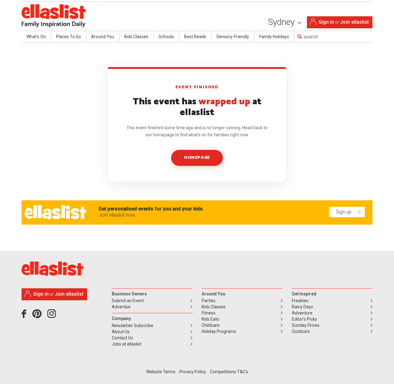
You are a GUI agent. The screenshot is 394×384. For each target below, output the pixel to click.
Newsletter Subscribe (132, 325)
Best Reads (195, 36)
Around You (102, 36)
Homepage (197, 157)
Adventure (302, 312)
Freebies (300, 300)
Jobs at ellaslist (127, 344)
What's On (36, 36)
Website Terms (160, 371)
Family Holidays (274, 36)
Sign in (326, 22)
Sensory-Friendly (232, 36)
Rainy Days (302, 306)
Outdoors (301, 331)
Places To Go (68, 36)
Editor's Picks (304, 319)
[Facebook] (25, 316)
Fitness (208, 312)
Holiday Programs (219, 331)
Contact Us (122, 337)
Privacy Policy (192, 371)
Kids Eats (210, 319)
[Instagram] (52, 316)
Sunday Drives (306, 325)
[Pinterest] (39, 316)
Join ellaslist (354, 22)
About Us (121, 331)
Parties (208, 300)
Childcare (211, 325)
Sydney (282, 22)
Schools (166, 36)
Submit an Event (128, 300)
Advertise (121, 306)
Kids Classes (136, 36)
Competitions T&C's (229, 371)
